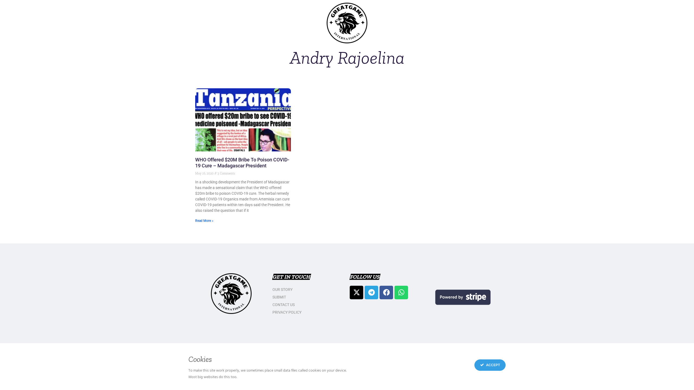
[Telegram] (371, 292)
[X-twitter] (356, 292)
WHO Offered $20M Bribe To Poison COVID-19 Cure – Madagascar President (242, 162)
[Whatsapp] (401, 292)
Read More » (204, 221)
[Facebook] (386, 292)
